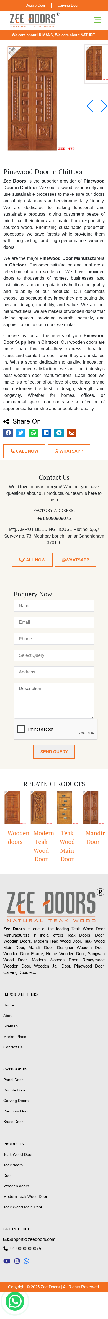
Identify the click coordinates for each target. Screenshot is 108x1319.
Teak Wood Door (18, 1154)
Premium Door (16, 1111)
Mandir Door (95, 837)
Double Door (35, 5)
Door (7, 1175)
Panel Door (13, 1079)
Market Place (14, 1036)
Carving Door (68, 5)
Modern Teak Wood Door (43, 846)
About (8, 1015)
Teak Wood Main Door (67, 846)
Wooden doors (17, 837)
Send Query (54, 751)
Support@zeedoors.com (31, 1239)
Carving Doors (16, 1100)
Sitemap (10, 1026)
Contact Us (13, 1047)
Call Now (26, 451)
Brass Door (13, 1121)
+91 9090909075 (24, 1248)
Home (8, 1005)
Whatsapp (70, 451)
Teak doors (13, 1165)
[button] (104, 106)
